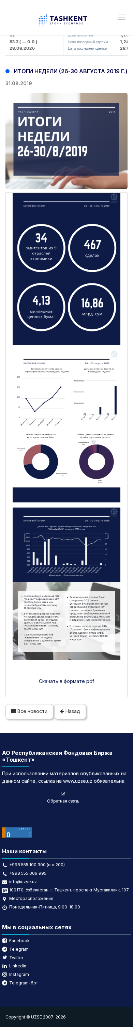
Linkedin (17, 965)
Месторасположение (31, 898)
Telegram (19, 949)
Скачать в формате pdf (66, 681)
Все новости (31, 711)
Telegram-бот (23, 982)
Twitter (16, 957)
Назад (72, 711)
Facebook (19, 940)
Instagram (19, 974)
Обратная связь (63, 801)
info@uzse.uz (23, 881)
